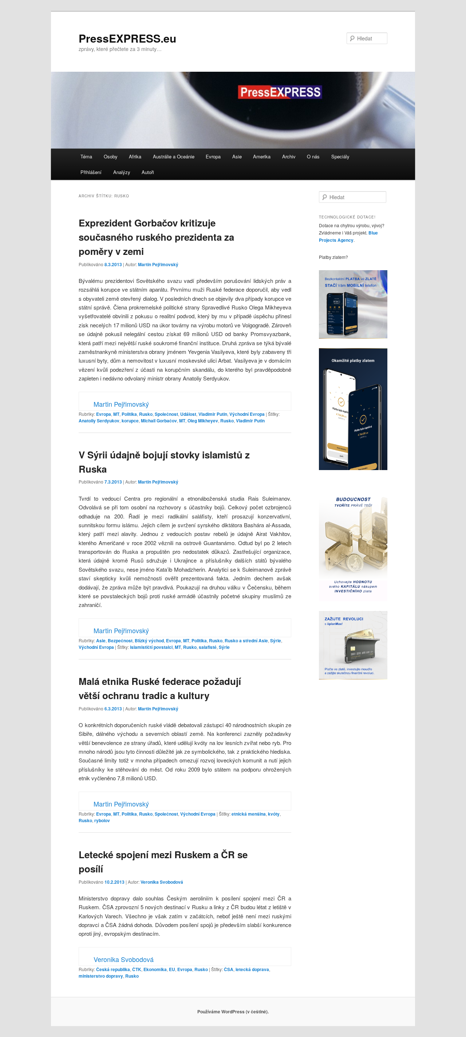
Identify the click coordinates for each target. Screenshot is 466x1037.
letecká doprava (252, 969)
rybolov (102, 820)
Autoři (148, 172)
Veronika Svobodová (162, 882)
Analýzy (121, 172)
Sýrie (275, 640)
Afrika (135, 156)
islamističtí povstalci (151, 647)
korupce (130, 420)
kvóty (274, 814)
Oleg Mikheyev (202, 420)
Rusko (146, 414)
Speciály (340, 156)
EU (172, 969)
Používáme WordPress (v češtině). (233, 1011)
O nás (313, 156)
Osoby (111, 156)
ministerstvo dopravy (101, 976)
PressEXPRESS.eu (127, 38)
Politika (129, 414)
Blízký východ (149, 640)
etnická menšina (249, 814)
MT (116, 414)
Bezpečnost (120, 640)
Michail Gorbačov (159, 420)
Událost (188, 414)
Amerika (261, 156)
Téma (86, 156)
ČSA (228, 969)
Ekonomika (155, 969)
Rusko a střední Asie (246, 640)
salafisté (208, 647)
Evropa (213, 156)
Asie (237, 156)
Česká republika (113, 969)
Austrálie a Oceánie (173, 156)
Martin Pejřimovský (158, 264)
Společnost (166, 414)
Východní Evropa (247, 414)
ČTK (136, 969)
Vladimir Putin (212, 414)
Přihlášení (91, 172)
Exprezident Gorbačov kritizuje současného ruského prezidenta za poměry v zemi (156, 237)
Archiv (289, 156)
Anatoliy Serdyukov (99, 420)
